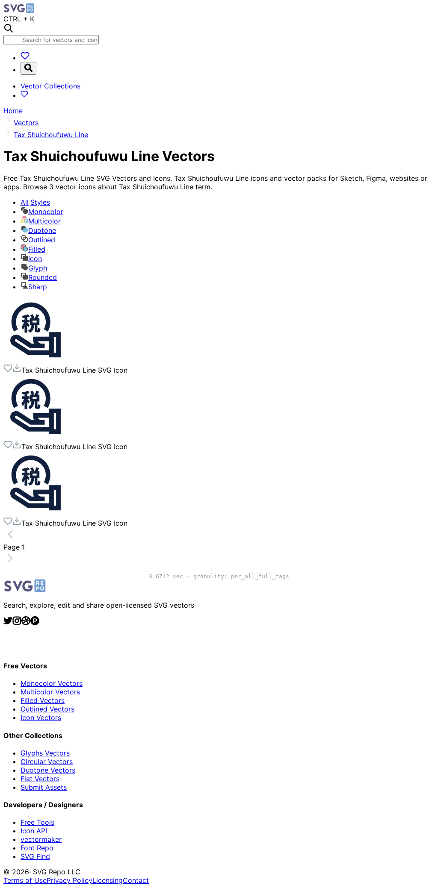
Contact (136, 880)
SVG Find (35, 856)
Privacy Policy (69, 880)
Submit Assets (44, 787)
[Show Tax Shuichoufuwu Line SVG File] (35, 359)
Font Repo (37, 848)
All (35, 202)
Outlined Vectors (47, 709)
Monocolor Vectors (52, 683)
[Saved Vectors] (25, 57)
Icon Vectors (41, 717)
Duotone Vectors (48, 770)
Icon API (34, 830)
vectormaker (41, 839)
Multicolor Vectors (50, 692)
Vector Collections (50, 86)
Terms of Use (25, 880)
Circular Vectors (47, 761)
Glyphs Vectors (45, 753)
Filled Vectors (43, 700)
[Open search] (28, 68)
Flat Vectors (40, 778)
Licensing (107, 880)
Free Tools (37, 822)
